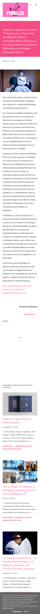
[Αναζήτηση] (30, 4)
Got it (26, 612)
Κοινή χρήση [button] (29, 314)
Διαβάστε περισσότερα (12, 449)
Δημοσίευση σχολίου (23, 446)
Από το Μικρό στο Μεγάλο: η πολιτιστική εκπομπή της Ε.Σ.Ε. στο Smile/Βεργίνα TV (20, 490)
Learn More (17, 612)
